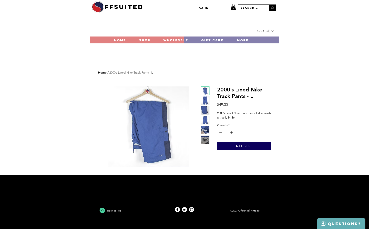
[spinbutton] (226, 132)
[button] (233, 7)
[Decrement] (220, 132)
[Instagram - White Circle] (191, 209)
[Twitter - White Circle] (184, 209)
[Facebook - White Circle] (177, 209)
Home (102, 72)
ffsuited (124, 7)
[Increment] (231, 132)
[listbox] (265, 31)
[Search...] (272, 8)
